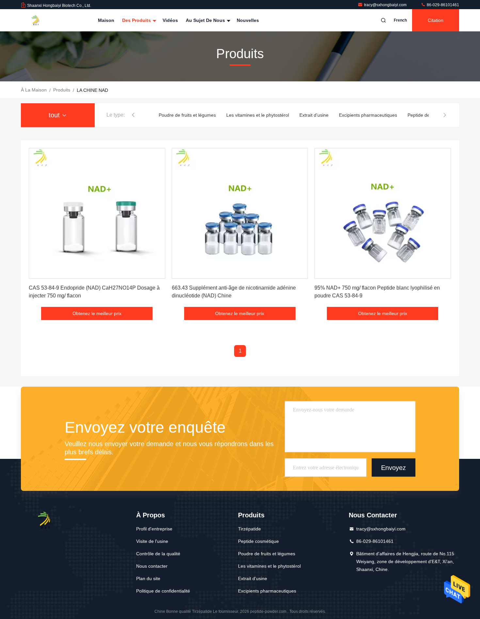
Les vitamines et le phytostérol (257, 115)
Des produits (137, 20)
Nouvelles (248, 20)
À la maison (34, 89)
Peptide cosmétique (258, 541)
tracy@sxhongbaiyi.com (386, 5)
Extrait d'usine (313, 115)
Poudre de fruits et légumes (187, 115)
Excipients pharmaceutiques (368, 115)
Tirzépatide (249, 528)
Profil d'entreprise (154, 528)
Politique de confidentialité (163, 591)
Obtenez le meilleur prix (96, 313)
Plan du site (148, 578)
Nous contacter (152, 566)
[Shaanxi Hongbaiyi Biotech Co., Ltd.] (41, 20)
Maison (106, 20)
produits (61, 89)
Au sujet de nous (206, 20)
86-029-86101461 (442, 5)
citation (435, 20)
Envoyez (393, 467)
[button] (133, 115)
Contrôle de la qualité (158, 553)
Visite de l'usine (152, 541)
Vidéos (170, 20)
